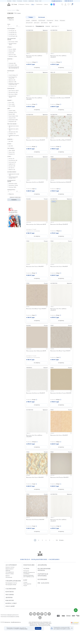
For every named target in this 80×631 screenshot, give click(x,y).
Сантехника (9, 577)
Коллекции (41, 17)
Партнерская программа (43, 575)
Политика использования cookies (10, 616)
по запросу (37, 236)
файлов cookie (23, 628)
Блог (25, 580)
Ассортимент (11, 565)
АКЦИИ (28, 20)
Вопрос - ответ (38, 1)
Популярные (50, 20)
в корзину (37, 67)
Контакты (25, 1)
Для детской (29, 22)
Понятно (38, 628)
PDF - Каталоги (43, 583)
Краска (7, 575)
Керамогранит (10, 568)
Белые (56, 20)
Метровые (62, 20)
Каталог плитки (10, 567)
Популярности (40, 26)
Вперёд (61, 540)
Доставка (9, 1)
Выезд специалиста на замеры (29, 573)
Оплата (14, 1)
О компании (19, 1)
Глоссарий (10, 606)
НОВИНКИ (34, 20)
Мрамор (8, 570)
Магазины (10, 594)
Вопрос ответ (11, 603)
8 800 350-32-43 (69, 1)
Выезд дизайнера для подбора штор (28, 576)
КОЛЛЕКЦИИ (41, 20)
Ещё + (50, 22)
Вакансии (10, 600)
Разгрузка (26, 570)
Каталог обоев (10, 573)
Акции (25, 585)
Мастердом (7, 622)
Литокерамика (10, 572)
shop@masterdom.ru (56, 1)
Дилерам (9, 597)
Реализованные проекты (44, 569)
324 (57, 540)
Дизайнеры (42, 565)
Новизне (47, 26)
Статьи (25, 582)
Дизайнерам (31, 1)
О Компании (11, 589)
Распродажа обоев (11, 584)
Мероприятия (27, 584)
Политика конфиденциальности (10, 615)
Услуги (26, 568)
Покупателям (28, 565)
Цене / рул (54, 26)
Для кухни (36, 22)
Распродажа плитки (11, 583)
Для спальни (44, 22)
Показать (14, 199)
